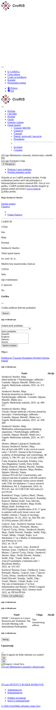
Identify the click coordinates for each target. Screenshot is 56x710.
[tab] (8, 204)
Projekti (11, 116)
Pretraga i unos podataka (19, 169)
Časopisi (18, 133)
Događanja (19, 139)
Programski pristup (16, 82)
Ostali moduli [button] (14, 125)
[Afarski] (14, 342)
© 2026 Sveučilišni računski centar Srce (20, 706)
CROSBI (12, 114)
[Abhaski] (14, 339)
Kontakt (11, 80)
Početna (11, 111)
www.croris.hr (33, 188)
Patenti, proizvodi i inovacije (28, 136)
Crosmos (18, 150)
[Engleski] (14, 337)
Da (3, 658)
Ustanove (18, 130)
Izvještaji (18, 147)
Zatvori (5, 313)
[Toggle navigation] (2, 67)
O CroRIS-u (13, 71)
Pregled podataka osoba (19, 172)
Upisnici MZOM (22, 128)
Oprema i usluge (15, 122)
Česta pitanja (13, 74)
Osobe (10, 119)
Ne (3, 661)
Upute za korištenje (16, 77)
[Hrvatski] (14, 334)
